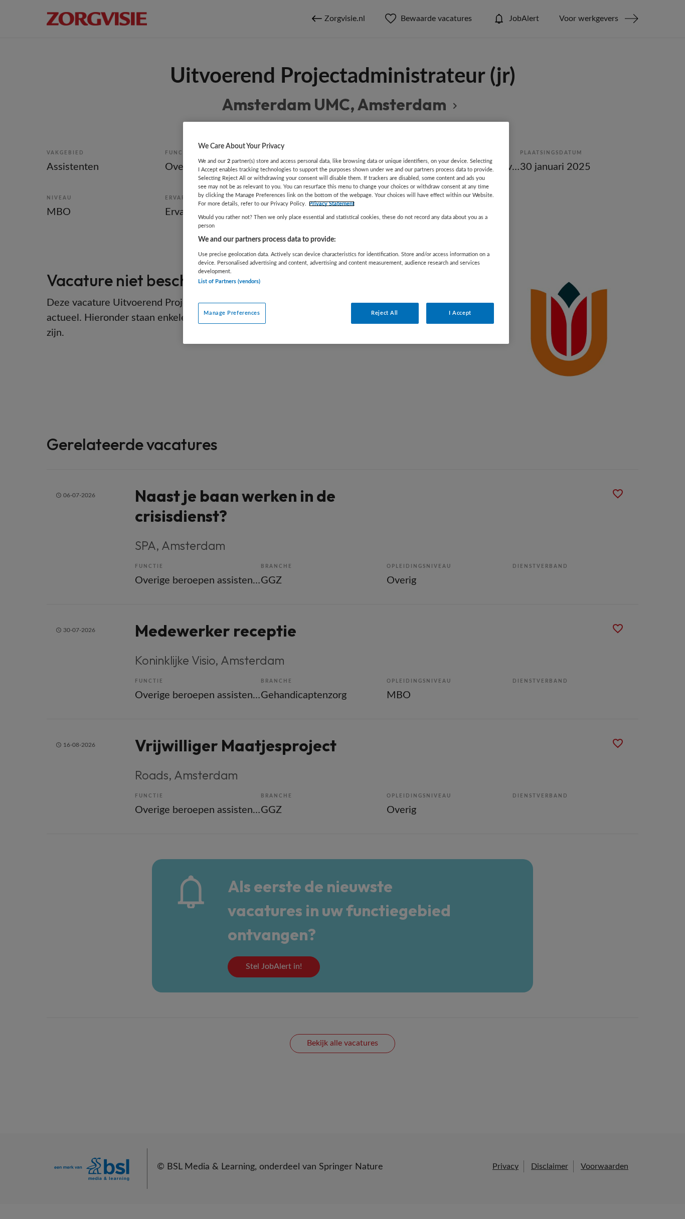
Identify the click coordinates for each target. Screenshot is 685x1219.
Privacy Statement (332, 204)
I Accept (460, 313)
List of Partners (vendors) (229, 281)
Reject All (384, 313)
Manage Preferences (232, 313)
